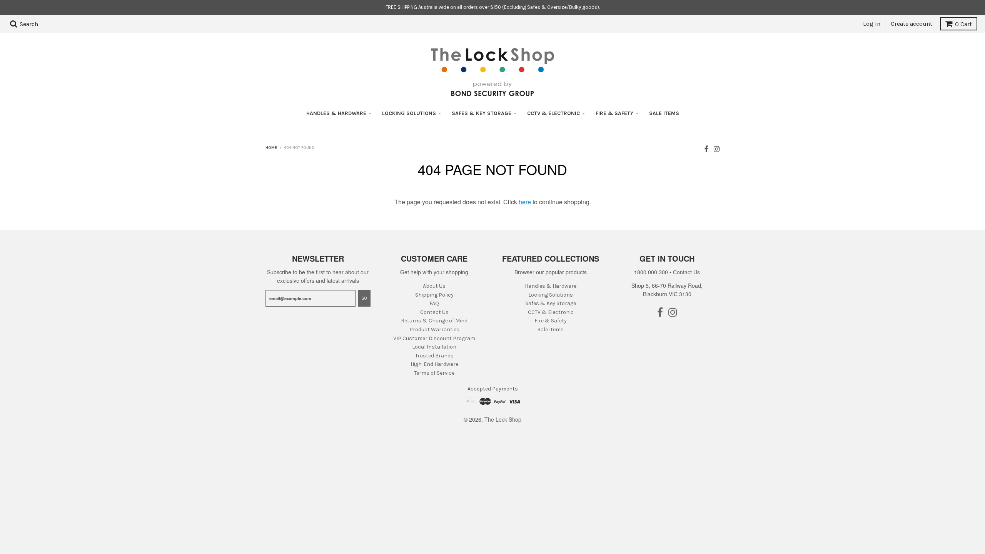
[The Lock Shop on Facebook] (706, 148)
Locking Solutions (409, 113)
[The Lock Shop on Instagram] (717, 148)
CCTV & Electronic (553, 113)
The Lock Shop (502, 419)
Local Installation (434, 347)
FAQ (434, 303)
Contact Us (434, 312)
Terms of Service (434, 373)
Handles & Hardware (336, 113)
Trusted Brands (434, 355)
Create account (911, 23)
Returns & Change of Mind (434, 320)
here (525, 201)
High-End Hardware (434, 364)
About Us (434, 286)
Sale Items (664, 113)
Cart (963, 24)
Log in (871, 23)
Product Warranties (434, 329)
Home (271, 147)
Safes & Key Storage (481, 113)
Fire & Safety (614, 113)
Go (364, 298)
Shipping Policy (434, 295)
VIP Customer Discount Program (434, 338)
